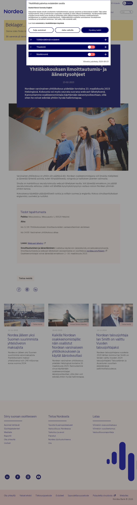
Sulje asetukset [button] (39, 30)
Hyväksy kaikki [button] (95, 30)
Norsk (36, 8)
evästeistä (40, 23)
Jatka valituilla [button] (67, 30)
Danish (31, 8)
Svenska (42, 8)
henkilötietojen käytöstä (55, 23)
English (49, 8)
